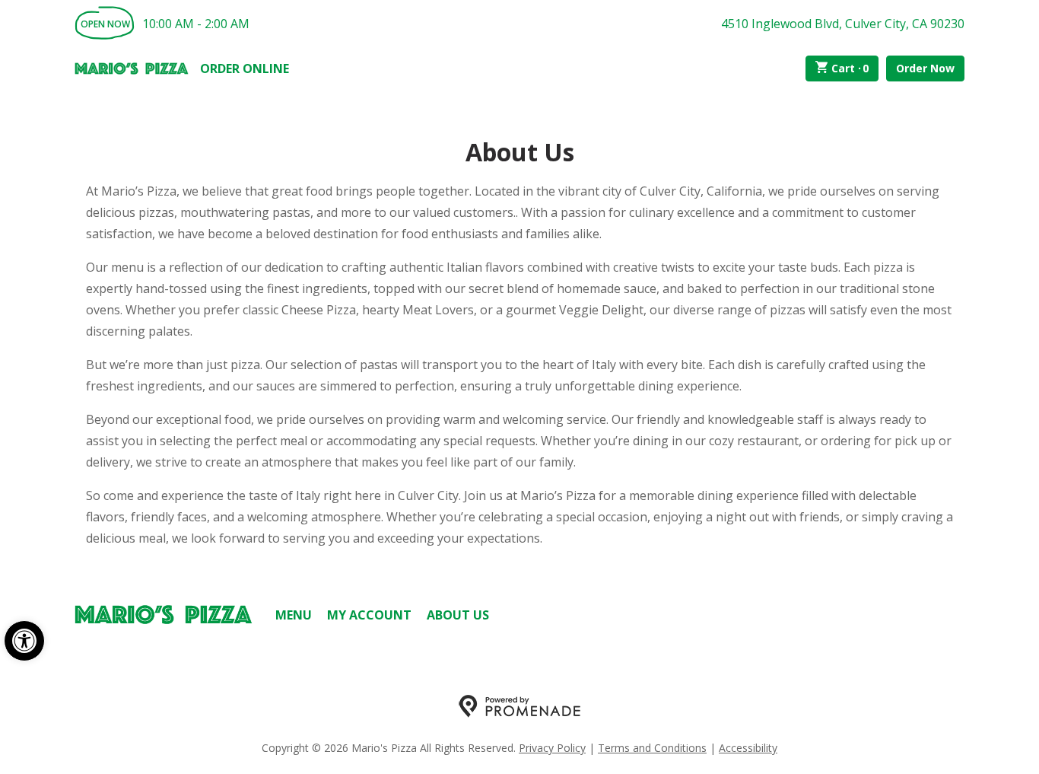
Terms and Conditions (652, 748)
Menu (293, 615)
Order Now (925, 68)
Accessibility (748, 748)
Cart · (850, 68)
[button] (24, 640)
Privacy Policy (552, 748)
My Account (369, 615)
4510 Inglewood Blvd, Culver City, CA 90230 (842, 23)
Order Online (244, 68)
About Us (458, 615)
